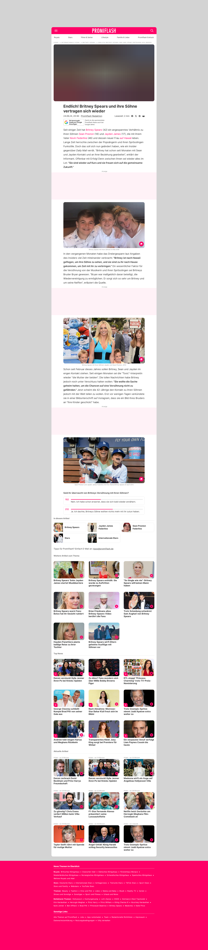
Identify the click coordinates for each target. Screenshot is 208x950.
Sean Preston (86, 134)
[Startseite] (104, 30)
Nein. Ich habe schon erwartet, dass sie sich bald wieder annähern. (103, 502)
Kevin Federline (78, 138)
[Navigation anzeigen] (56, 31)
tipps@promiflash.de (103, 549)
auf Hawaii (126, 138)
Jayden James (113, 134)
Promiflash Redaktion (91, 116)
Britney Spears (94, 129)
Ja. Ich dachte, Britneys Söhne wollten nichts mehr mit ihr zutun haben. (105, 511)
